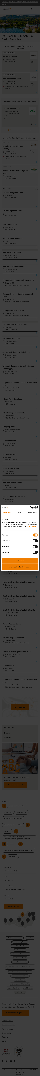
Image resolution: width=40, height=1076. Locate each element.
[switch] (35, 540)
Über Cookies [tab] (32, 512)
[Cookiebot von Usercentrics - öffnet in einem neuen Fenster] (30, 507)
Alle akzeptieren (20, 561)
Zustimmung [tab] (7, 512)
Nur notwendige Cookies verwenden (20, 567)
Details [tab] (20, 512)
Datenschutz (31, 526)
